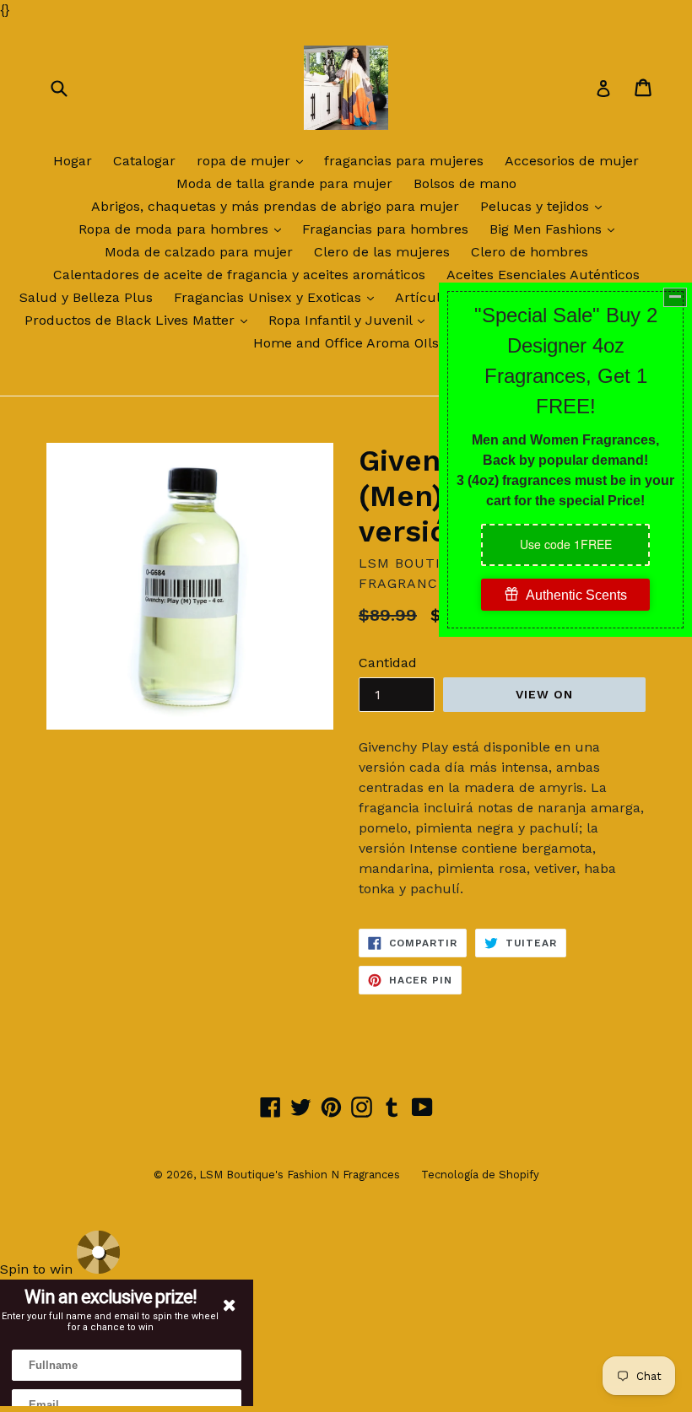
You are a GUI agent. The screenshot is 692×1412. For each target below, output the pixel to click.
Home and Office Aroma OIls (346, 343)
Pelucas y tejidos (545, 205)
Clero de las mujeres (382, 252)
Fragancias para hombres (385, 229)
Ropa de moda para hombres (183, 228)
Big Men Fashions (556, 228)
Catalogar (144, 161)
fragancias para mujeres (404, 161)
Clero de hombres (529, 252)
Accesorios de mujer (572, 161)
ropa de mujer (254, 160)
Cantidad (388, 663)
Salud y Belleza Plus (86, 297)
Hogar (72, 161)
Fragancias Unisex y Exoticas (278, 296)
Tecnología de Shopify (480, 1174)
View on (545, 694)
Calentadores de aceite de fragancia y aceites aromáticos (239, 275)
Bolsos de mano (465, 183)
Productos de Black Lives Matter (140, 319)
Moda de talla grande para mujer (284, 183)
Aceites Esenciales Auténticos (543, 275)
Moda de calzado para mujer (199, 252)
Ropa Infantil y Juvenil (350, 319)
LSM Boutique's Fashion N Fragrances (299, 1174)
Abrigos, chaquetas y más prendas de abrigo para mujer (275, 206)
